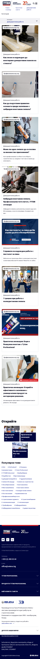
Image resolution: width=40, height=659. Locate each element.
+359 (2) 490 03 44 (9, 559)
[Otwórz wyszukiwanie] (33, 3)
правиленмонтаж (21, 493)
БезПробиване (22, 473)
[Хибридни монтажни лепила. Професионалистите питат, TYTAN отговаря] (20, 179)
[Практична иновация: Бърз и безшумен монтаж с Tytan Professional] (20, 322)
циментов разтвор (29, 508)
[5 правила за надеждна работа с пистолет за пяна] (20, 232)
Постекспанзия (7, 493)
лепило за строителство (25, 482)
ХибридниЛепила (20, 505)
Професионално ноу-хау (11, 27)
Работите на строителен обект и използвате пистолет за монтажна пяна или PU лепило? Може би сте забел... (20, 259)
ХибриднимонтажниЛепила (11, 508)
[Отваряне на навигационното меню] (36, 3)
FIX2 (3, 467)
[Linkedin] (12, 539)
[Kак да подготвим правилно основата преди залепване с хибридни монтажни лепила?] (20, 84)
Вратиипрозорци (19, 476)
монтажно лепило (23, 488)
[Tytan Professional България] (17, 3)
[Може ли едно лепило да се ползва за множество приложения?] (20, 130)
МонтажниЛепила (8, 488)
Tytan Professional (22, 470)
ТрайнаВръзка (7, 505)
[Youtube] (3, 539)
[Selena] (34, 655)
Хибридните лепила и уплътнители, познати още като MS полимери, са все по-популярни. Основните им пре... (19, 211)
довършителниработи (9, 479)
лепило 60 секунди (8, 482)
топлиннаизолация (8, 502)
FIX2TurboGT (13, 467)
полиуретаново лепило (24, 490)
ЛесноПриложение (8, 485)
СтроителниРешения (28, 499)
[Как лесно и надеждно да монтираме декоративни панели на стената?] (20, 38)
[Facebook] (7, 539)
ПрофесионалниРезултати (11, 496)
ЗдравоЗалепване (26, 479)
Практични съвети (19, 9)
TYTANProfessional (8, 473)
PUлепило (23, 467)
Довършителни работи (31, 9)
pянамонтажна (7, 470)
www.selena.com (7, 623)
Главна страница (8, 9)
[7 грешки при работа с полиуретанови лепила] (20, 279)
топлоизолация (23, 502)
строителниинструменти (10, 499)
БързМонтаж (6, 476)
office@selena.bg (9, 566)
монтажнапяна (23, 485)
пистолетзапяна (7, 490)
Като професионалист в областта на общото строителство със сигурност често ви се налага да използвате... (18, 159)
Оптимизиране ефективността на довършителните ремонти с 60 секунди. (19, 401)
